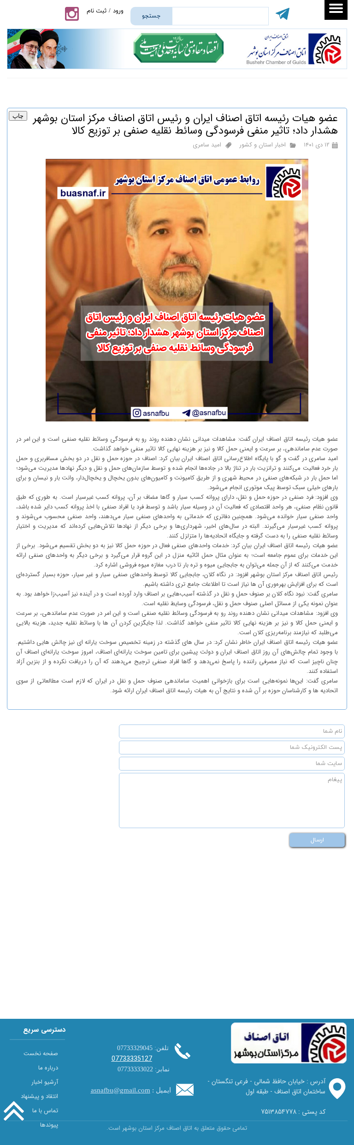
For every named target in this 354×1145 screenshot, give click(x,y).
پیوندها (49, 1125)
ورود (118, 11)
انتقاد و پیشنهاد (39, 1096)
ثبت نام (96, 11)
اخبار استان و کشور (262, 145)
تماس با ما (45, 1111)
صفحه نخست (41, 1053)
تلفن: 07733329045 (143, 1048)
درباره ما (48, 1068)
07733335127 (132, 1059)
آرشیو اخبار (44, 1082)
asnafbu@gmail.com (120, 1090)
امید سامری (207, 145)
